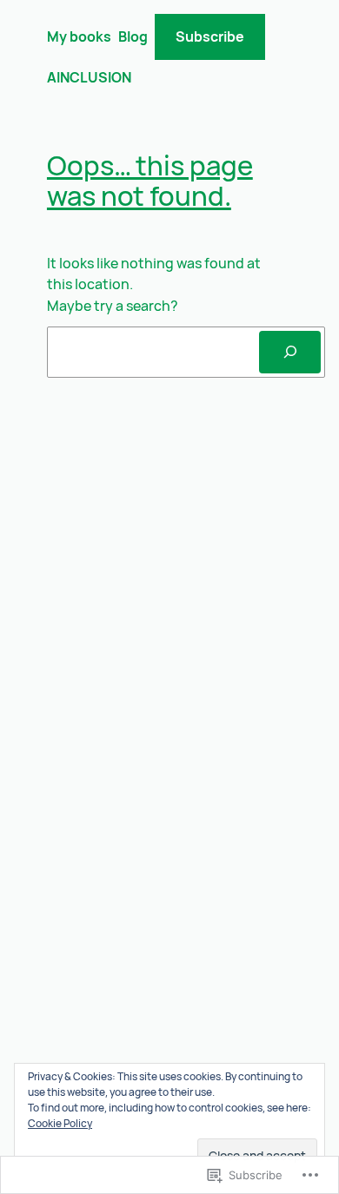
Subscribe (210, 36)
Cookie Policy (60, 1123)
